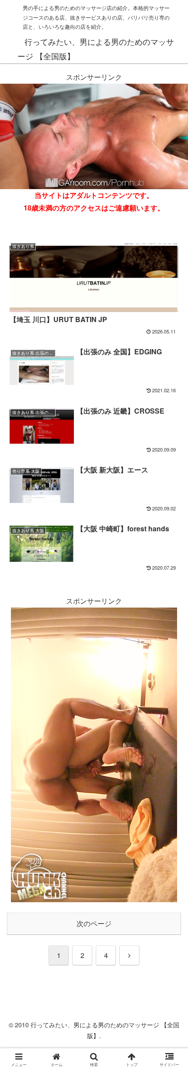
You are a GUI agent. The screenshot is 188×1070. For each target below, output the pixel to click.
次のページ (94, 923)
